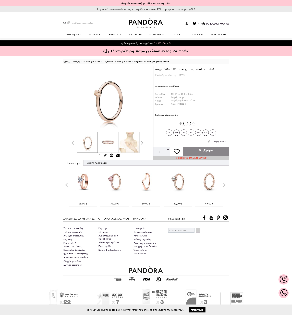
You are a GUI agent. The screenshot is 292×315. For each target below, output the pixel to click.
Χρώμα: (159, 103)
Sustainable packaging (74, 249)
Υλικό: (158, 100)
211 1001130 (160, 43)
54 (191, 132)
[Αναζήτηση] (65, 23)
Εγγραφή (103, 228)
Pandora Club (140, 235)
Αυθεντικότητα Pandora (76, 257)
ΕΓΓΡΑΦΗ (198, 230)
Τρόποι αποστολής (73, 228)
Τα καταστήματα (143, 232)
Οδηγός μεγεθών (219, 141)
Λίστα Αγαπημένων (109, 242)
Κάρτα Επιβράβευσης (110, 249)
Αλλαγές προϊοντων (74, 235)
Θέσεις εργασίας (142, 239)
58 (205, 132)
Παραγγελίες (105, 246)
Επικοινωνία (140, 253)
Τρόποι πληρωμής (73, 232)
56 (198, 132)
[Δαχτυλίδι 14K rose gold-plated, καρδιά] (108, 100)
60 (213, 132)
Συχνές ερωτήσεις (73, 264)
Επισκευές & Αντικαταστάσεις (73, 245)
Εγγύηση (68, 239)
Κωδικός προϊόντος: (166, 75)
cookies (116, 309)
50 (176, 132)
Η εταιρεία (139, 228)
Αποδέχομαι (197, 309)
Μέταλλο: (160, 94)
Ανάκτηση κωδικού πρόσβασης (108, 237)
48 (169, 132)
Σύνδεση (103, 232)
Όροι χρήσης (140, 249)
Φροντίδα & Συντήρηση (76, 253)
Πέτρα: (158, 97)
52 (184, 132)
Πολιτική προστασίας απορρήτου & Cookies (145, 245)
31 (170, 43)
